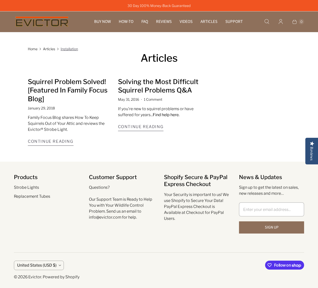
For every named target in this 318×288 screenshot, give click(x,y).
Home (33, 49)
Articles (208, 22)
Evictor (34, 277)
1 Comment (153, 99)
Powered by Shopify (61, 277)
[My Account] (281, 22)
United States (37, 265)
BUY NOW (102, 22)
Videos (186, 22)
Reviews (164, 22)
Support (234, 22)
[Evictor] (42, 21)
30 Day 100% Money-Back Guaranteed (159, 5)
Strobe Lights (26, 187)
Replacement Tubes (32, 196)
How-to (126, 22)
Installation (69, 49)
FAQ (144, 22)
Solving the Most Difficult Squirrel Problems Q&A (158, 86)
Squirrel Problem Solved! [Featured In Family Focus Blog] (68, 90)
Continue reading (51, 141)
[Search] (267, 22)
